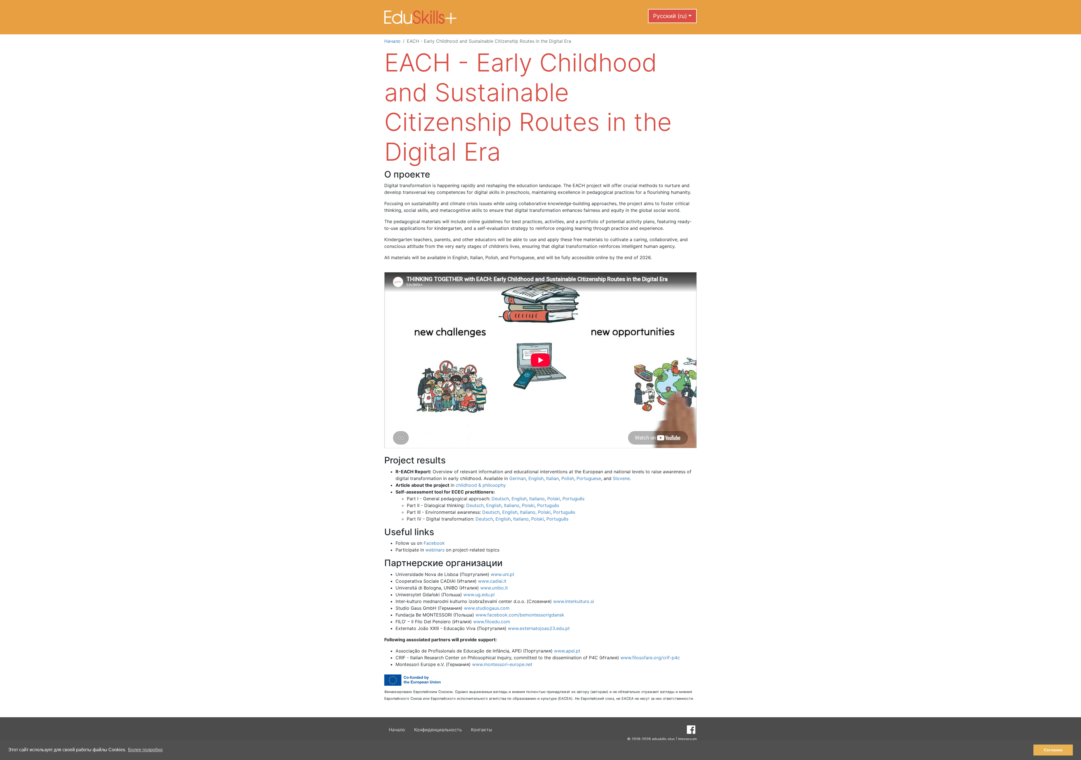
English (536, 478)
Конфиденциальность (438, 729)
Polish (567, 478)
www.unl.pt (502, 574)
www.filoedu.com (491, 621)
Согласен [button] (1053, 750)
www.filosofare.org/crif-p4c (650, 657)
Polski (553, 498)
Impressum (687, 739)
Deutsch (500, 498)
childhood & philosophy (481, 485)
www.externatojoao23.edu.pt (539, 628)
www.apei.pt (567, 651)
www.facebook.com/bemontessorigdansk (519, 615)
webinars (435, 550)
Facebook (434, 543)
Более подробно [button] (145, 749)
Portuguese (589, 478)
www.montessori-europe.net (502, 664)
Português (573, 498)
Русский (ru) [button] (670, 16)
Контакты (481, 729)
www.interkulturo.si (573, 601)
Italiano (537, 498)
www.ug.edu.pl (479, 594)
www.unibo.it (494, 588)
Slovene (621, 478)
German (517, 478)
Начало (392, 41)
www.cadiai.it (492, 581)
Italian (552, 478)
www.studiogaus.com (487, 608)
